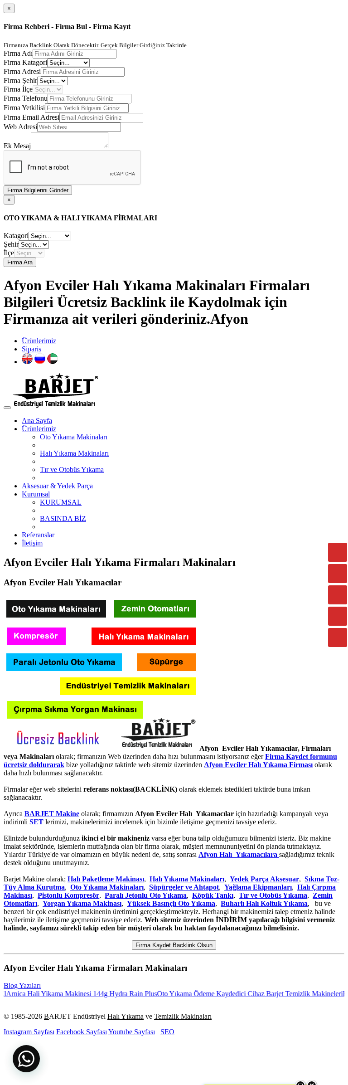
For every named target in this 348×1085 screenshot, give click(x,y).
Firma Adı (18, 53)
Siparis (31, 349)
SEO (167, 1032)
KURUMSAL (61, 502)
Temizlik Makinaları (183, 1016)
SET (36, 822)
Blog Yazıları (22, 985)
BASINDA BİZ (63, 518)
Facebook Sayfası (81, 1032)
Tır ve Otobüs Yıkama (72, 469)
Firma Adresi (22, 71)
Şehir (11, 244)
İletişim (32, 543)
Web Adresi (20, 127)
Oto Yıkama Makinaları (73, 437)
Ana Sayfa (37, 420)
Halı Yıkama (125, 1016)
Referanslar (38, 535)
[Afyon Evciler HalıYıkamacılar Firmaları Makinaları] (101, 748)
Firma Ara (20, 262)
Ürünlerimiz (39, 341)
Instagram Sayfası (29, 1032)
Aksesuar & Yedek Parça (57, 486)
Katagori (16, 235)
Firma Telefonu (26, 98)
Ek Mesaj (17, 146)
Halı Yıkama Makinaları (74, 453)
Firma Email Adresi (31, 117)
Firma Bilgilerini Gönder (37, 190)
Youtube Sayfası (131, 1032)
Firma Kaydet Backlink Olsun (174, 945)
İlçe (9, 253)
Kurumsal (36, 494)
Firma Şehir (20, 80)
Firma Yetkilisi (24, 108)
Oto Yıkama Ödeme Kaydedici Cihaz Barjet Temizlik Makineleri (236, 993)
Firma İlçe (18, 89)
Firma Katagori (25, 62)
